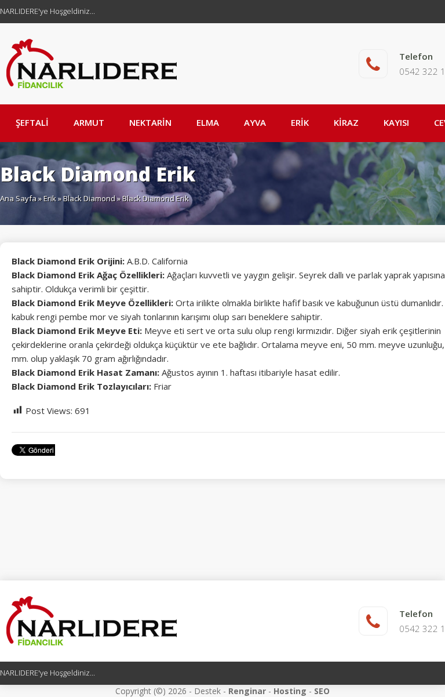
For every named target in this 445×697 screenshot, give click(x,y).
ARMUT (89, 122)
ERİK (300, 122)
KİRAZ (346, 122)
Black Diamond (89, 198)
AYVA (255, 122)
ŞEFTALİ (32, 122)
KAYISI (396, 122)
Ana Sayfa (18, 198)
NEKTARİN (150, 122)
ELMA (207, 122)
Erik (49, 198)
